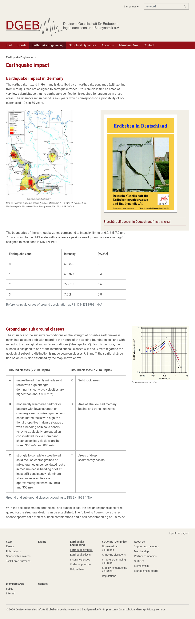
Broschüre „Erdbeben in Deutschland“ (137, 221)
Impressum (110, 609)
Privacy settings (156, 609)
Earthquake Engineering (20, 57)
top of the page (178, 533)
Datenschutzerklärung (131, 609)
